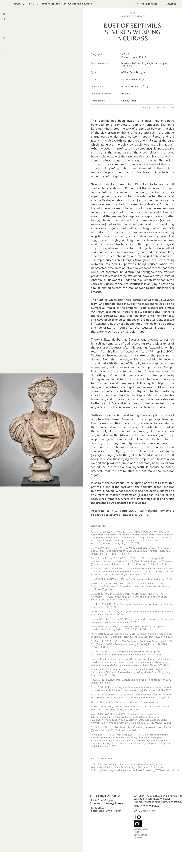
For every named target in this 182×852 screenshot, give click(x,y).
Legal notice (140, 834)
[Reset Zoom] (4, 38)
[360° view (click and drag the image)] (4, 14)
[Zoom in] (4, 28)
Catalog (16, 3)
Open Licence (147, 810)
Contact (138, 837)
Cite (172, 107)
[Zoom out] (4, 33)
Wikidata (161, 107)
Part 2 (31, 3)
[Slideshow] (4, 19)
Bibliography (141, 829)
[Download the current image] (4, 47)
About (137, 832)
